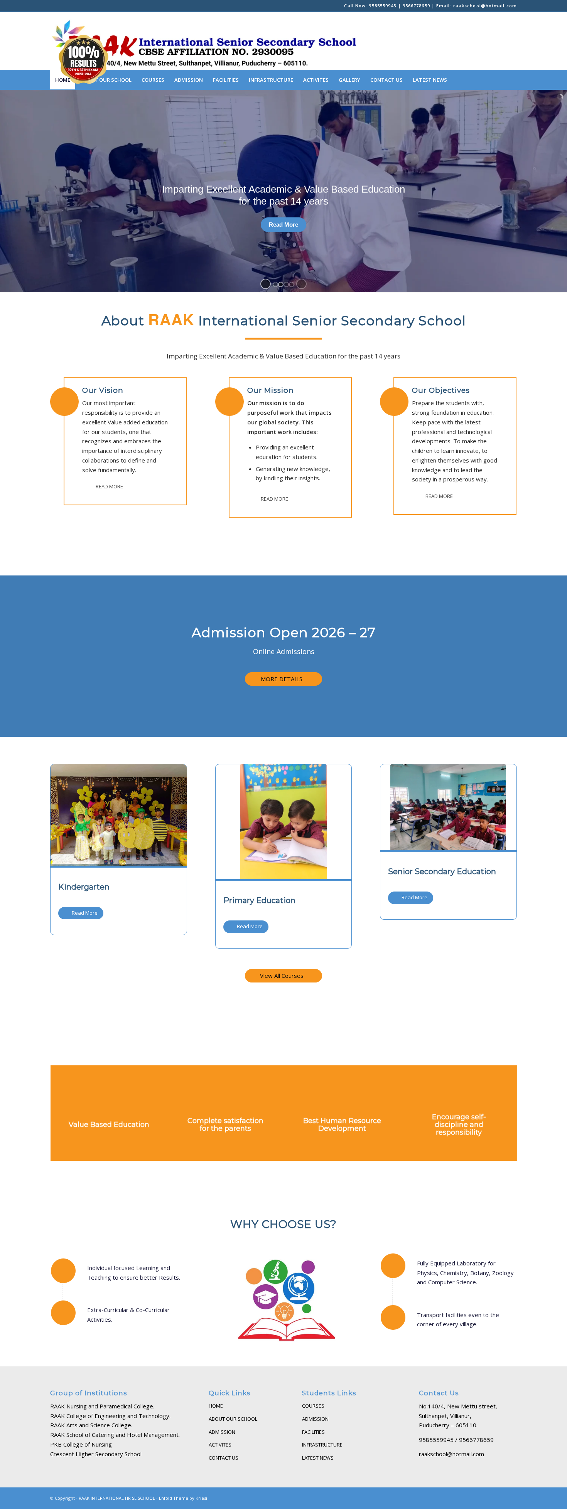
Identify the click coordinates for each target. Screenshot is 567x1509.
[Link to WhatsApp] (63, 6)
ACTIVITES (220, 1444)
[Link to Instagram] (87, 6)
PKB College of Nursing (81, 1444)
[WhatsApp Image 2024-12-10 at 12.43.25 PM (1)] (119, 815)
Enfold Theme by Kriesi (183, 1498)
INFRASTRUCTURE (322, 1444)
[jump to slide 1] (275, 284)
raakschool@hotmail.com (485, 5)
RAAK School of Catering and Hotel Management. (115, 1434)
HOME (216, 1405)
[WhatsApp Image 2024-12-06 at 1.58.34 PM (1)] (283, 822)
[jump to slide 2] (281, 284)
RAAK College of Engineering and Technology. (110, 1416)
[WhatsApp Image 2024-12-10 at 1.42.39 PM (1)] (448, 807)
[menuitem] (153, 79)
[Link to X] (99, 6)
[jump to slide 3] (286, 284)
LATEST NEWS (318, 1457)
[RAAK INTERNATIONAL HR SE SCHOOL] (205, 41)
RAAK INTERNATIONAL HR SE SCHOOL (117, 1498)
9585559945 (382, 5)
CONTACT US (223, 1457)
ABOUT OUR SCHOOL (233, 1418)
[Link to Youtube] (75, 6)
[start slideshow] (265, 284)
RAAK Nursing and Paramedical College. (102, 1406)
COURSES (313, 1405)
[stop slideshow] (301, 284)
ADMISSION (222, 1431)
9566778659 (416, 5)
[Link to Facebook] (52, 6)
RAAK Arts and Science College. (91, 1425)
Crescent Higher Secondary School (96, 1454)
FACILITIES (313, 1431)
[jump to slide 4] (291, 284)
